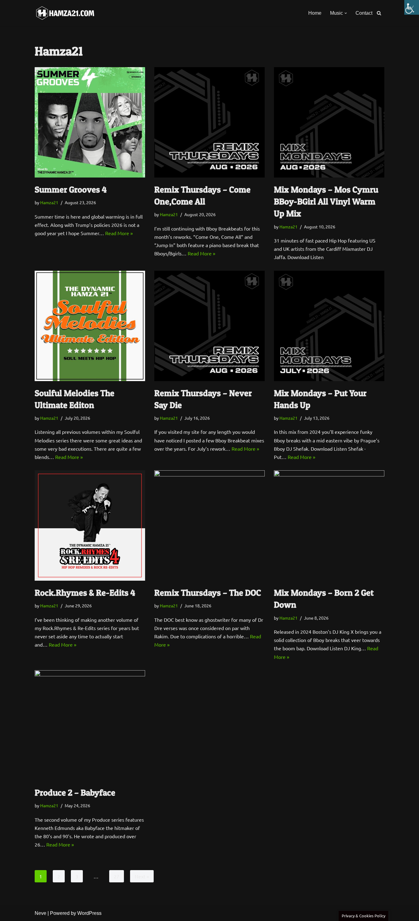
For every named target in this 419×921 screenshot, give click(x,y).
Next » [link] (142, 876)
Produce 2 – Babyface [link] (75, 792)
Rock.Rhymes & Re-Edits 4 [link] (85, 592)
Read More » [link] (119, 233)
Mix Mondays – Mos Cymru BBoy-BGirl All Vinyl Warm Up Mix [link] (326, 201)
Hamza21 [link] (49, 202)
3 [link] (76, 876)
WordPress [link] (89, 913)
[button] (345, 13)
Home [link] (314, 13)
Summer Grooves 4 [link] (71, 189)
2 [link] (58, 876)
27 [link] (116, 876)
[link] (411, 7)
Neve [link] (40, 913)
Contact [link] (364, 13)
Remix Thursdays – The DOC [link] (207, 592)
